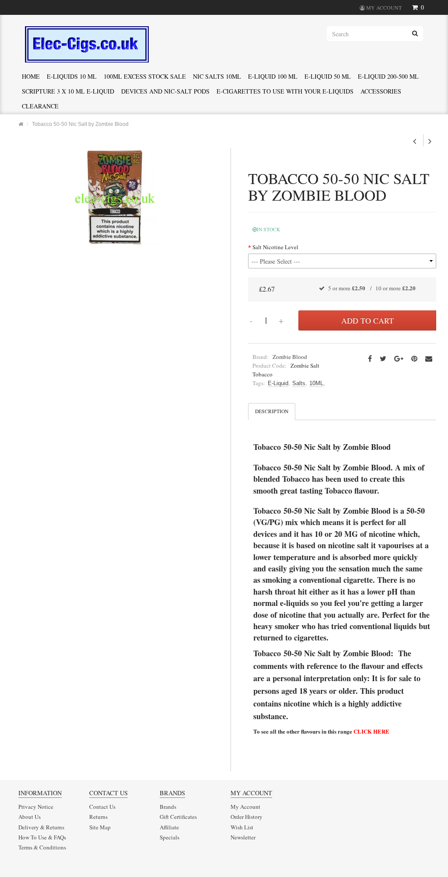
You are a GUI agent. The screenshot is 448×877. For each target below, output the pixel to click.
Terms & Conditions (42, 847)
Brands (168, 807)
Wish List (242, 827)
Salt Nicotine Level (275, 247)
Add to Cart (367, 320)
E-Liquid (278, 383)
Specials (169, 837)
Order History (246, 817)
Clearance (40, 106)
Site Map (100, 827)
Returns (98, 817)
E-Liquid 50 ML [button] (327, 76)
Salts (298, 383)
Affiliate (169, 827)
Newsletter (243, 837)
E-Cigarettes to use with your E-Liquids (285, 91)
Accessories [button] (380, 91)
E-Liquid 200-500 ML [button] (388, 76)
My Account (245, 807)
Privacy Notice (35, 807)
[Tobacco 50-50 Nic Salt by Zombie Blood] (114, 196)
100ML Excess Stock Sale (145, 76)
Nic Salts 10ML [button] (217, 76)
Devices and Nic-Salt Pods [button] (165, 91)
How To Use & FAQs (42, 837)
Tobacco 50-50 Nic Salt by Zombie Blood (80, 124)
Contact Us (102, 807)
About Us (29, 817)
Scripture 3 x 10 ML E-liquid (68, 91)
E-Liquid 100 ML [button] (273, 76)
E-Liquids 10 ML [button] (72, 76)
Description (271, 411)
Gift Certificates (178, 817)
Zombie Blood (290, 357)
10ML (316, 383)
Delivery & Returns (41, 827)
